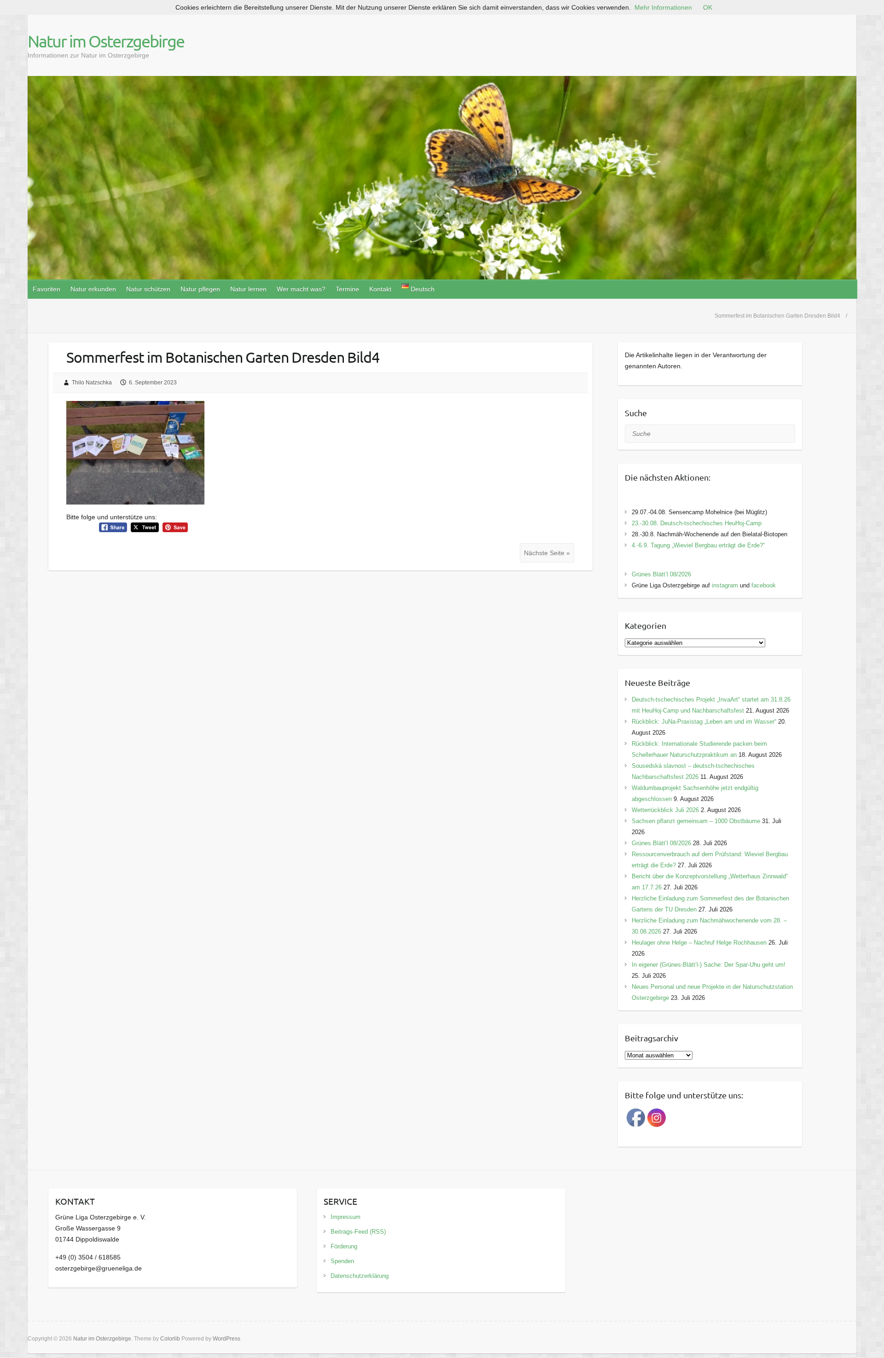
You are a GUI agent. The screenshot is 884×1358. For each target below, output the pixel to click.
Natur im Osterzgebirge (106, 41)
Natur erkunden (93, 289)
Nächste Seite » (547, 553)
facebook (763, 585)
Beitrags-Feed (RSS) (358, 1231)
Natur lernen (248, 289)
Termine (347, 289)
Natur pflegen (200, 289)
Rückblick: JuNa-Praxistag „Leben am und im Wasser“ (704, 721)
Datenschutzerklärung (360, 1275)
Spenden (342, 1261)
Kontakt (380, 289)
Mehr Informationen (663, 7)
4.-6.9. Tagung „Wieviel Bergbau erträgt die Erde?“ (698, 545)
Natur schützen (148, 289)
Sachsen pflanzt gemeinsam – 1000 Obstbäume (696, 821)
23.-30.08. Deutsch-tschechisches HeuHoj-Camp (697, 523)
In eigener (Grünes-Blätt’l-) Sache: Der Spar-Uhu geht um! (708, 964)
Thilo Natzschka (92, 382)
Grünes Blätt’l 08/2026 (661, 574)
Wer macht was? (301, 289)
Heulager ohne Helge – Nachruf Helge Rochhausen (699, 942)
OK (707, 7)
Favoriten (46, 289)
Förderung (344, 1246)
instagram (725, 585)
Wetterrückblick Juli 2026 (665, 810)
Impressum (346, 1216)
